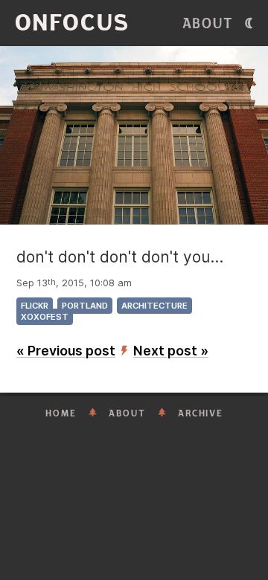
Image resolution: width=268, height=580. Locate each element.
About (208, 23)
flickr (34, 305)
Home (61, 413)
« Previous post (65, 350)
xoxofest (44, 317)
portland (85, 305)
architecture (154, 305)
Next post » (170, 350)
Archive (200, 413)
